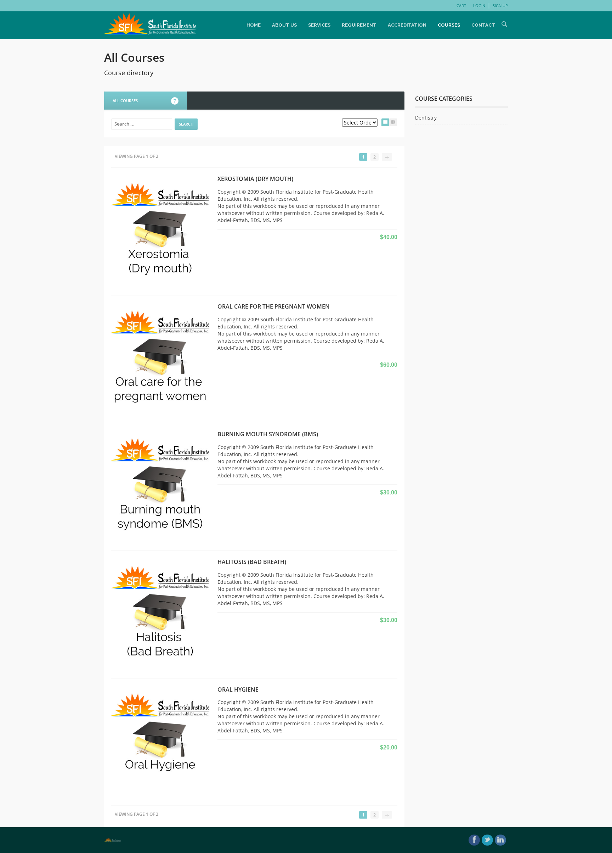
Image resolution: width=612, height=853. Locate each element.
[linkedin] (500, 840)
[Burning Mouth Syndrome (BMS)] (160, 486)
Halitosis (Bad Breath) (251, 562)
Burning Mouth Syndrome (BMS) (267, 434)
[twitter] (487, 840)
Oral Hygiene (238, 689)
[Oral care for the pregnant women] (160, 358)
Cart (461, 5)
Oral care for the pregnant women (273, 306)
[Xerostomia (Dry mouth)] (160, 231)
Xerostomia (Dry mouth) (255, 179)
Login (479, 5)
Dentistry (426, 117)
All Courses (144, 101)
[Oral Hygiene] (160, 741)
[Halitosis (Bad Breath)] (160, 613)
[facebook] (474, 840)
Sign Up (500, 5)
